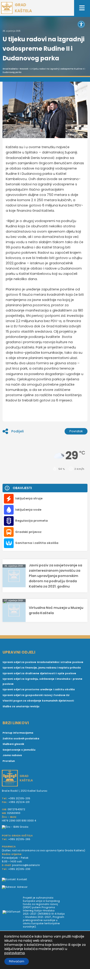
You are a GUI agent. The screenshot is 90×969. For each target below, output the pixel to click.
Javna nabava (12, 755)
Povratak (76, 431)
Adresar (22, 887)
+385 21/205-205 (19, 798)
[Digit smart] (13, 912)
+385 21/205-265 (19, 839)
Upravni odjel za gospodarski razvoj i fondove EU (36, 695)
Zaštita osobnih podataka (21, 738)
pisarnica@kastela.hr (26, 865)
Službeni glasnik (13, 744)
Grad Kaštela (10, 68)
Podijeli (17, 431)
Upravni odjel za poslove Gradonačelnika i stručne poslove (43, 662)
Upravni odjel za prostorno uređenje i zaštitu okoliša (39, 689)
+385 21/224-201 (19, 802)
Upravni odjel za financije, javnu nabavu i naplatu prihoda (42, 667)
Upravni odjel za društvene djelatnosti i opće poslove (39, 673)
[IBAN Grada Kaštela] (45, 827)
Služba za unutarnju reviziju (21, 706)
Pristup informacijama (18, 733)
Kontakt (22, 879)
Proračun (9, 761)
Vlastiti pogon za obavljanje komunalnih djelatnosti (38, 700)
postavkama (14, 953)
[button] (81, 24)
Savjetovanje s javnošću (19, 750)
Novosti (24, 68)
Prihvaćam (16, 961)
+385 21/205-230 (19, 869)
